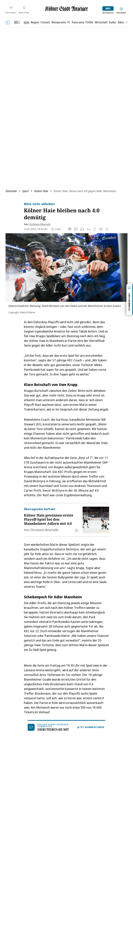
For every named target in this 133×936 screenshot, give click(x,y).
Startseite (11, 191)
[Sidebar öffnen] (16, 22)
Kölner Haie (41, 191)
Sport (25, 191)
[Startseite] (66, 8)
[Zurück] (8, 22)
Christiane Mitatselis (40, 224)
